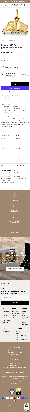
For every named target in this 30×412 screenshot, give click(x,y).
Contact (18, 331)
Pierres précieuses (8, 335)
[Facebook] (14, 409)
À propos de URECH (21, 335)
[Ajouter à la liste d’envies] (2, 60)
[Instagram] (16, 409)
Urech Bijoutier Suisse (17, 405)
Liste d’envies (6, 60)
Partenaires (19, 337)
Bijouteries (18, 333)
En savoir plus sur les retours (8, 185)
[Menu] (2, 5)
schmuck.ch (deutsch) (21, 339)
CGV (13, 319)
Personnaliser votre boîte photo (15, 268)
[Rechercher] (5, 5)
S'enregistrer (15, 302)
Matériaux (5, 337)
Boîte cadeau (25, 324)
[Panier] (28, 5)
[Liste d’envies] (24, 5)
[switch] (26, 410)
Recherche (6, 311)
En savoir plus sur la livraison (8, 182)
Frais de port (6, 320)
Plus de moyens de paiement (15, 91)
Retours (5, 318)
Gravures (23, 311)
